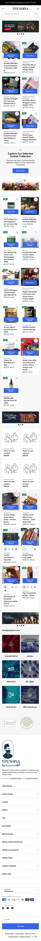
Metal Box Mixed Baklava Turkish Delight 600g (29, 67)
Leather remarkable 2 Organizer (9, 557)
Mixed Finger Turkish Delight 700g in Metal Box (30, 137)
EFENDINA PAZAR (15, 778)
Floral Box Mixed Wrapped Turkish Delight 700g (29, 102)
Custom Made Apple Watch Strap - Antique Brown (10, 518)
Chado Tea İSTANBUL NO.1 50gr (9, 362)
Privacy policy (19, 933)
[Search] (36, 13)
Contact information (26, 936)
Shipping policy (13, 936)
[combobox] (20, 13)
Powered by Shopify (32, 778)
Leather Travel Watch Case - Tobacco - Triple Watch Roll (29, 518)
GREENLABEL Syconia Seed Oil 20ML (10, 400)
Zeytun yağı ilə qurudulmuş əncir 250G (10, 329)
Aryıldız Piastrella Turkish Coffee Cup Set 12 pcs (29, 254)
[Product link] (11, 58)
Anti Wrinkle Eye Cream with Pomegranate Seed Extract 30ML (10, 257)
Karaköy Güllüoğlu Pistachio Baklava (29, 220)
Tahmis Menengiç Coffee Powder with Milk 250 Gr (10, 292)
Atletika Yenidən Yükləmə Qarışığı (29, 328)
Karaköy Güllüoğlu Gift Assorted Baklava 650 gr (11, 101)
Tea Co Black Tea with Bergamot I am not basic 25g (10, 221)
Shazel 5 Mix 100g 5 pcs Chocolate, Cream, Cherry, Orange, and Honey (29, 365)
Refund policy (9, 933)
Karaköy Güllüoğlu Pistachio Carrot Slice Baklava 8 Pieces (11, 137)
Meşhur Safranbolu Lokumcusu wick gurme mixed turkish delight (30, 295)
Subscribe (20, 926)
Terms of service (30, 933)
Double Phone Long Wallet (28, 556)
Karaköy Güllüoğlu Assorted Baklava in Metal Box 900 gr (11, 66)
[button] (3, 8)
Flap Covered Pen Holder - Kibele (29, 594)
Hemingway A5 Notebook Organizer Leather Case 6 (11, 600)
